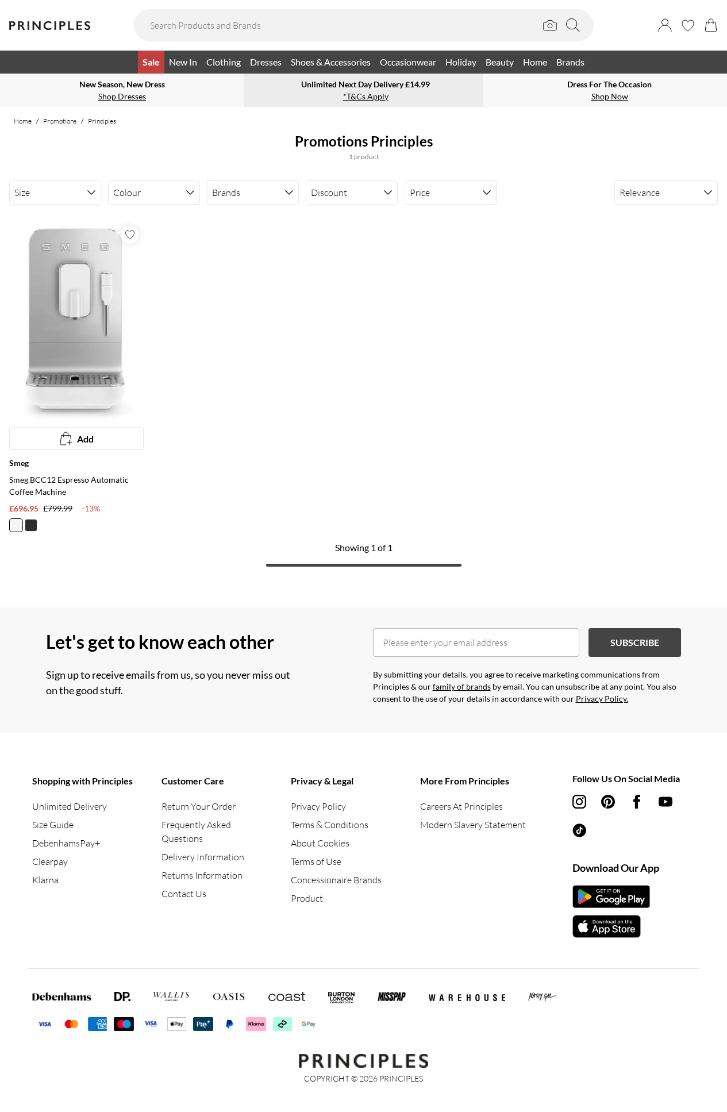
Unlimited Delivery (69, 806)
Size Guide (53, 824)
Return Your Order (198, 806)
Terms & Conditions (329, 824)
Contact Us (183, 893)
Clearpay (50, 861)
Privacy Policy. (602, 698)
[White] (16, 525)
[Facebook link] (637, 802)
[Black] (31, 525)
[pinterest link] (608, 802)
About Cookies (320, 843)
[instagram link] (579, 802)
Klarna (45, 880)
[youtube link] (665, 802)
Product (307, 898)
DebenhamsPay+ (66, 843)
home (23, 121)
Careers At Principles (461, 806)
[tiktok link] (579, 830)
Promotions (59, 121)
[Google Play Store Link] (611, 896)
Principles (102, 121)
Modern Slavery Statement (473, 824)
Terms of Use (316, 861)
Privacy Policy (318, 806)
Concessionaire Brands (336, 880)
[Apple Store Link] (611, 926)
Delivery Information (202, 857)
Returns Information (202, 875)
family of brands (462, 686)
